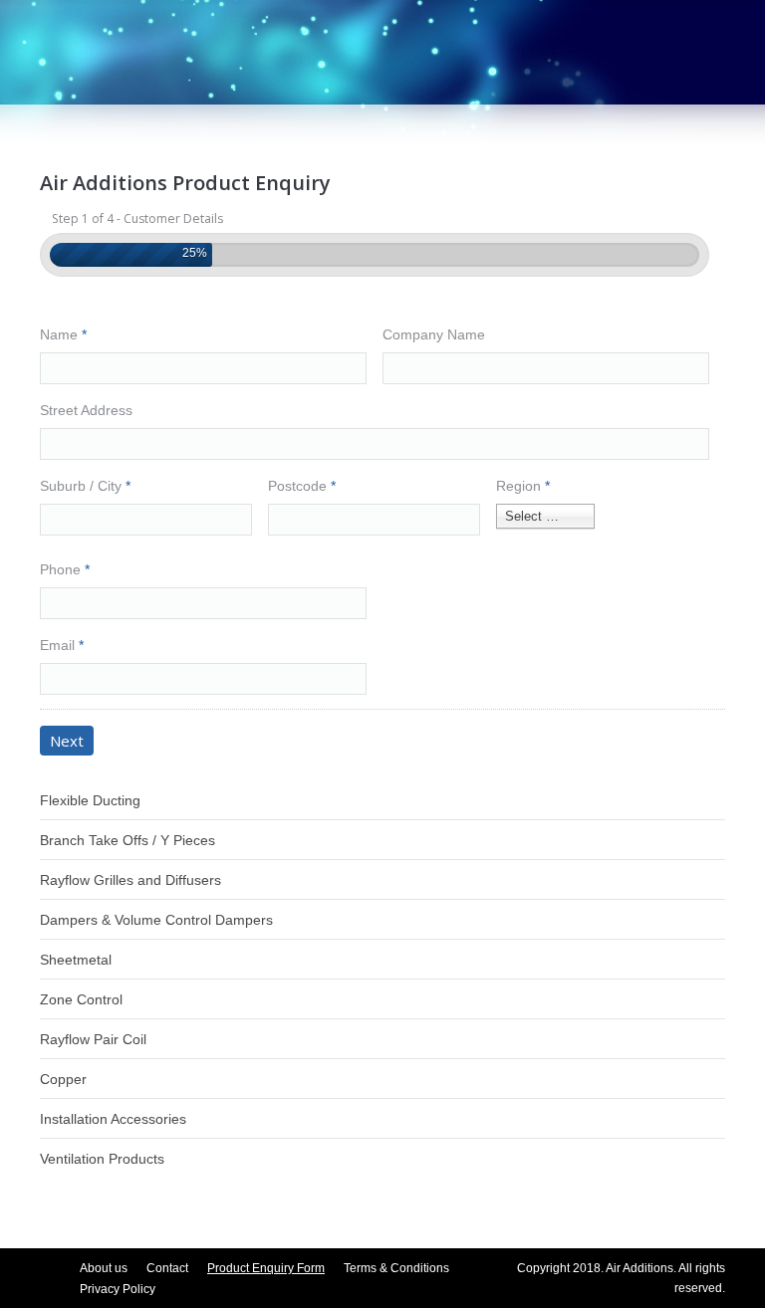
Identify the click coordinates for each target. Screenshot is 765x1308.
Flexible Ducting (90, 800)
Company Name (433, 334)
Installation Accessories (113, 1119)
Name (63, 334)
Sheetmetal (76, 960)
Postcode (302, 486)
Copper (63, 1079)
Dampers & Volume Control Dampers (156, 920)
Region (523, 486)
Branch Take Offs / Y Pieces (127, 840)
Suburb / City (85, 486)
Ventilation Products (102, 1159)
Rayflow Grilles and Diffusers (130, 880)
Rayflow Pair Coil (93, 1039)
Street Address (86, 410)
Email (62, 645)
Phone (65, 569)
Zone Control (81, 999)
